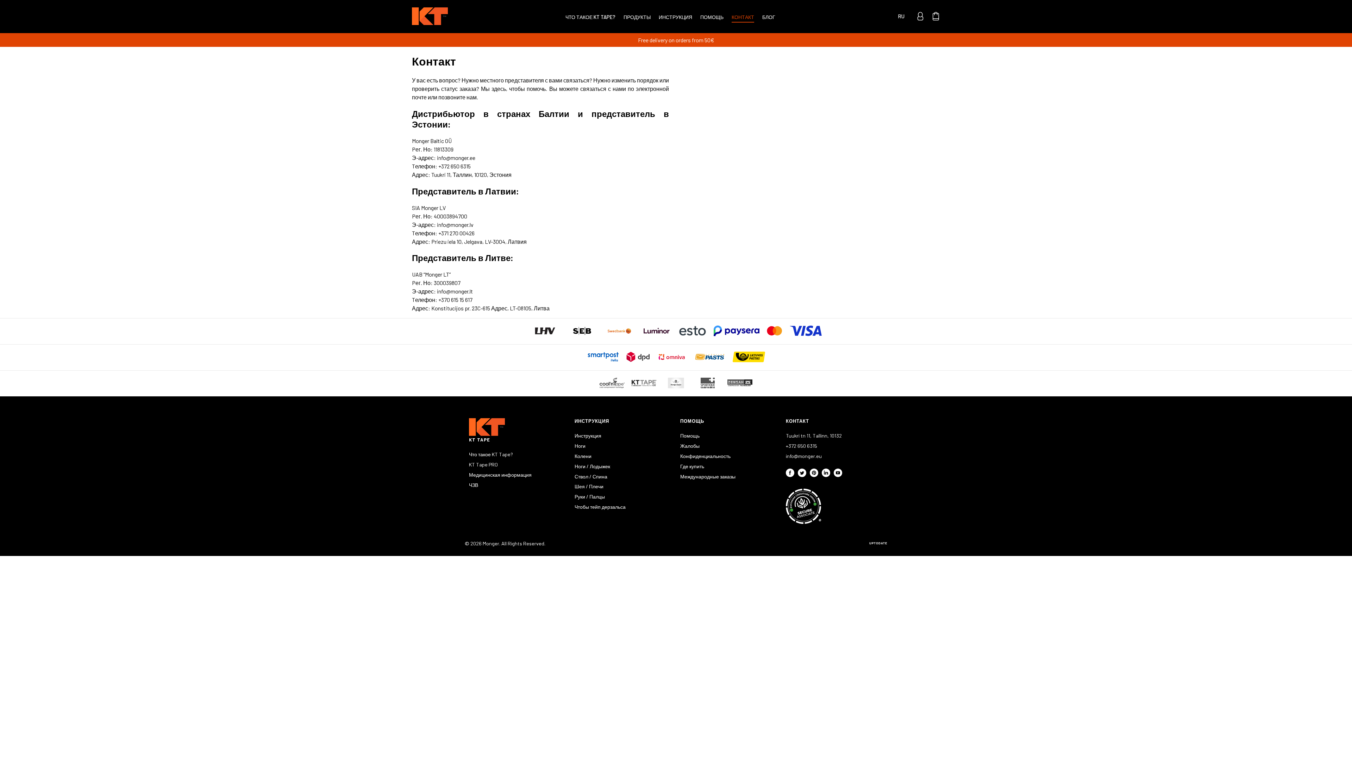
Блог (768, 17)
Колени (583, 456)
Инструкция (675, 17)
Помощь (712, 17)
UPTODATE (878, 543)
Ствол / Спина (591, 477)
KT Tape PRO (483, 465)
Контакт (743, 17)
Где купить (692, 466)
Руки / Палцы (590, 497)
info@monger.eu (804, 456)
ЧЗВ (473, 485)
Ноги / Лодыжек (592, 466)
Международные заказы (708, 477)
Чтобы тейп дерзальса (600, 507)
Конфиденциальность (705, 456)
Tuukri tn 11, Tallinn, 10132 (814, 436)
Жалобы (690, 446)
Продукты (637, 17)
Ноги (580, 446)
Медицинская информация (500, 475)
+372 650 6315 (801, 446)
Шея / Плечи (589, 486)
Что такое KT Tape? (590, 17)
